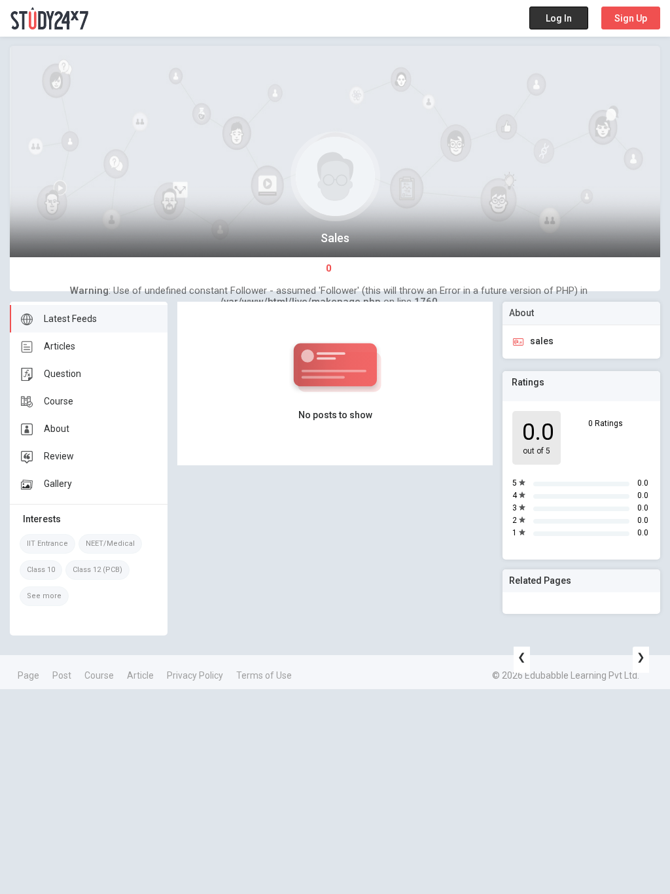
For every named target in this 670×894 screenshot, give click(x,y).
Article (140, 675)
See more (44, 596)
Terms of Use (264, 675)
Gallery (58, 483)
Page (28, 675)
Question (62, 373)
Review (59, 456)
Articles (59, 346)
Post (61, 675)
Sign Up (630, 18)
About (56, 428)
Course (58, 401)
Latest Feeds (70, 318)
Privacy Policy (195, 675)
